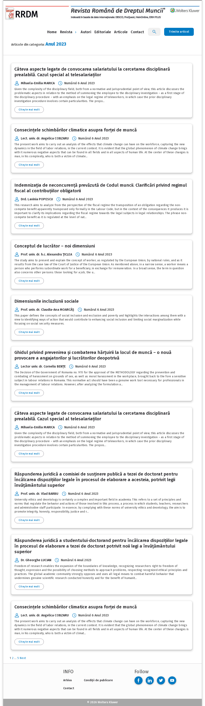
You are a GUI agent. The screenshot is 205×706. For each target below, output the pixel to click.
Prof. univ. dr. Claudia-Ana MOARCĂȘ (47, 309)
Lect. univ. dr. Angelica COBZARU (45, 138)
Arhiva (67, 680)
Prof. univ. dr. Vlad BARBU (39, 494)
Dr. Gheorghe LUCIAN (36, 560)
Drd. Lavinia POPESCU (37, 199)
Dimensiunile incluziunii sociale (46, 301)
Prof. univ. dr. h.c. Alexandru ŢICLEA (46, 254)
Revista (66, 32)
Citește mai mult (29, 109)
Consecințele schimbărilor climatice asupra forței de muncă (75, 130)
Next (23, 658)
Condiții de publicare (98, 680)
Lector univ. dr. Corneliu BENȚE (43, 366)
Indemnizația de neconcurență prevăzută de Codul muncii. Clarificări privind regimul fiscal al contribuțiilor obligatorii (100, 187)
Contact (68, 688)
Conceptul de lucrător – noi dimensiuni (54, 246)
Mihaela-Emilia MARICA (38, 83)
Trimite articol (179, 31)
